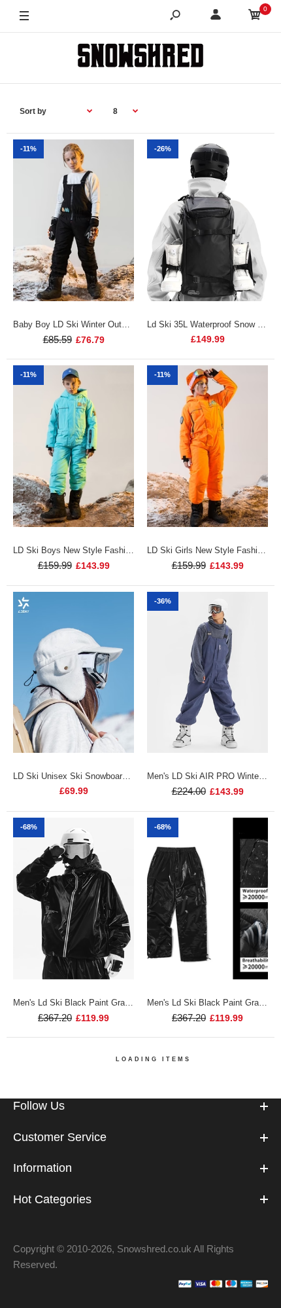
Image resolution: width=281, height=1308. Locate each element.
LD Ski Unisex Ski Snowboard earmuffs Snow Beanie (114, 776)
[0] (254, 17)
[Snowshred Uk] (140, 57)
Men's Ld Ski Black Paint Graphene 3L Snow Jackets (114, 1003)
